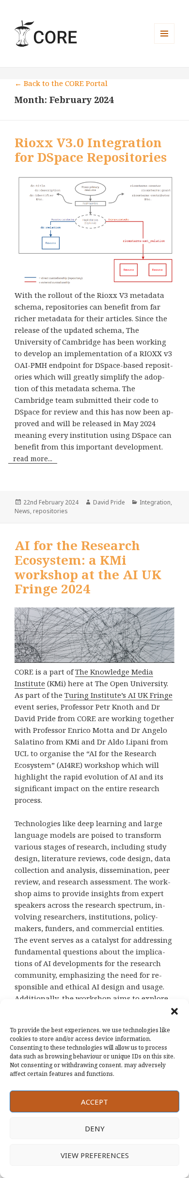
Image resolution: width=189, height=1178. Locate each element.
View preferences (95, 1155)
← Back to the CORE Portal (61, 83)
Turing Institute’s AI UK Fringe (118, 695)
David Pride (109, 502)
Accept (94, 1102)
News (22, 511)
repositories (50, 511)
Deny (95, 1128)
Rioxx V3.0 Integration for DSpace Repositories (91, 150)
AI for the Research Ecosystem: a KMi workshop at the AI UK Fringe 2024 (88, 567)
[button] (174, 1011)
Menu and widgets (164, 43)
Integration (155, 502)
